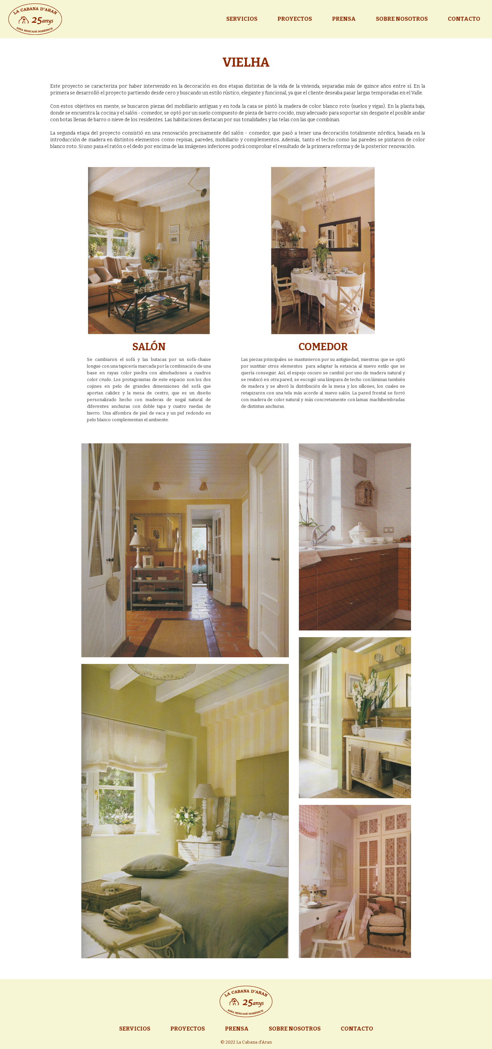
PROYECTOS (294, 19)
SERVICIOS (241, 19)
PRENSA (344, 19)
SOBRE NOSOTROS (402, 19)
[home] (35, 19)
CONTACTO (464, 19)
